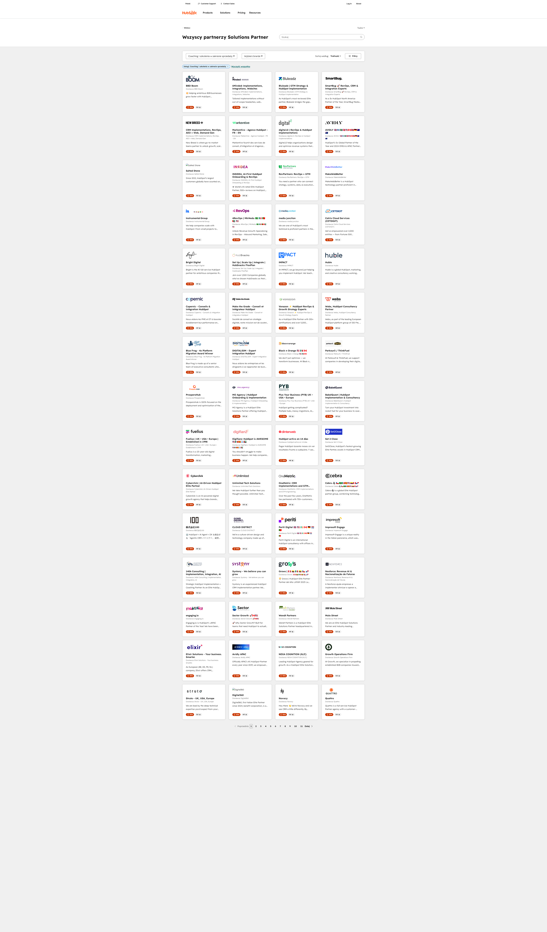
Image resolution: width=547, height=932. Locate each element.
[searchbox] (322, 37)
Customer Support (208, 4)
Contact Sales (229, 4)
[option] (210, 56)
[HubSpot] (189, 13)
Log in (349, 4)
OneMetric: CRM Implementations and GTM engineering (293, 484)
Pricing (241, 12)
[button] (361, 28)
